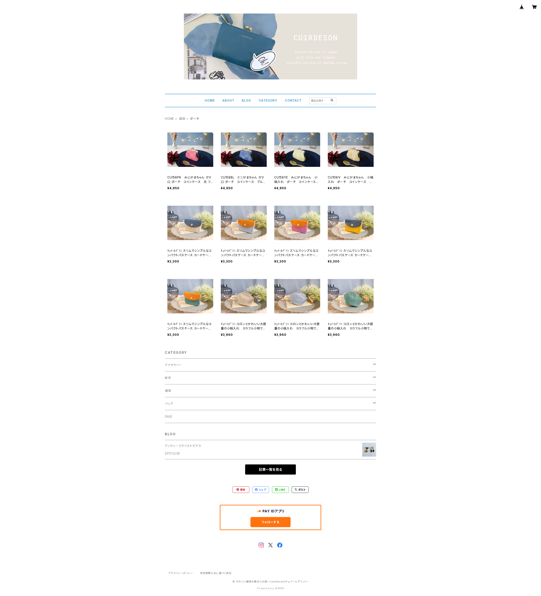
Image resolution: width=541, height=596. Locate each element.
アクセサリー (173, 365)
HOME (210, 100)
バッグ (169, 403)
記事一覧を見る (270, 469)
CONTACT (293, 100)
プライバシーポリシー (180, 573)
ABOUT (228, 100)
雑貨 (182, 118)
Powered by (266, 588)
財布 (168, 378)
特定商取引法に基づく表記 (216, 573)
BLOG (246, 100)
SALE (168, 416)
